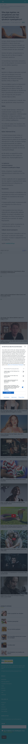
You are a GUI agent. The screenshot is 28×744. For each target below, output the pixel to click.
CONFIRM (8, 392)
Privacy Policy (21, 397)
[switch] (23, 371)
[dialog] (14, 372)
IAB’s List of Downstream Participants (15, 364)
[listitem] (14, 368)
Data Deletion (6, 397)
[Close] (25, 347)
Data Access (14, 397)
